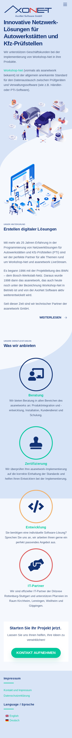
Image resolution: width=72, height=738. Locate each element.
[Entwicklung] (36, 509)
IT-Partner (36, 586)
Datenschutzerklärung (17, 695)
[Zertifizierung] (36, 445)
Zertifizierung (36, 463)
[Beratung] (36, 377)
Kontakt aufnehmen (36, 653)
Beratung (35, 395)
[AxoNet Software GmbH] (28, 11)
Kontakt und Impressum (18, 690)
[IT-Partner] (36, 567)
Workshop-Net (13, 70)
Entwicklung (36, 527)
